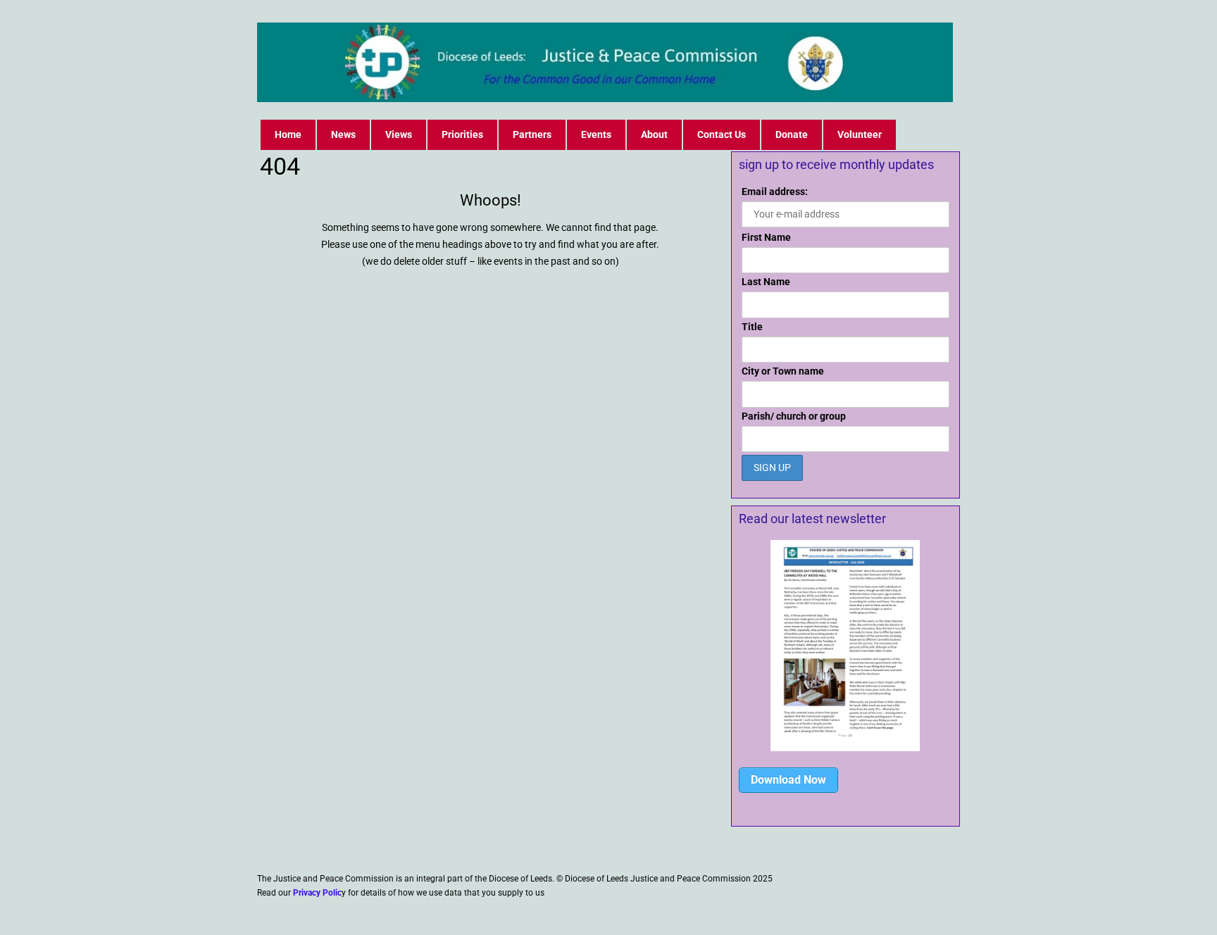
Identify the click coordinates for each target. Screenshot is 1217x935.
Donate (791, 134)
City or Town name (783, 371)
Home (288, 134)
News (343, 134)
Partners (532, 134)
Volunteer (859, 134)
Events (596, 134)
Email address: (775, 191)
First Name (766, 237)
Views (398, 134)
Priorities (462, 134)
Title (752, 326)
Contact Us (721, 134)
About (654, 134)
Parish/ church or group (794, 416)
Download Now (788, 779)
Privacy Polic (317, 893)
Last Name (766, 281)
